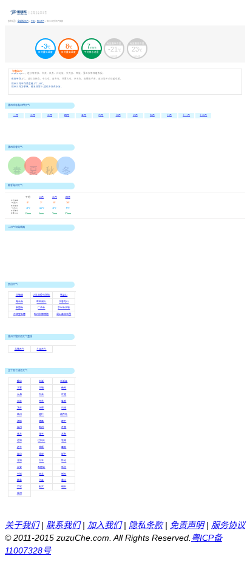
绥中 (63, 454)
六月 (100, 115)
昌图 (63, 388)
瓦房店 (41, 467)
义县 (41, 480)
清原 (41, 454)
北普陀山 (64, 301)
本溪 (41, 381)
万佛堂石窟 (19, 314)
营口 (63, 480)
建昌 (41, 421)
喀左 (19, 434)
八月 (135, 115)
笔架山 (63, 295)
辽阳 (19, 440)
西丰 (41, 474)
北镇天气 (19, 349)
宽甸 (63, 434)
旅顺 (41, 447)
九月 (152, 115)
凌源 (63, 440)
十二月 (203, 115)
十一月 (186, 115)
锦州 (41, 427)
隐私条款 (146, 525)
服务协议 (228, 525)
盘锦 (63, 447)
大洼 (41, 394)
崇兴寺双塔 (64, 307)
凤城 (63, 408)
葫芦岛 (63, 414)
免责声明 (187, 525)
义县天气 (41, 349)
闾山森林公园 (63, 314)
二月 (32, 115)
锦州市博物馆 (41, 314)
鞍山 (19, 381)
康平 (41, 434)
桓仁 (41, 414)
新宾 (63, 467)
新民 (63, 474)
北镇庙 (19, 295)
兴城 (19, 474)
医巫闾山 (41, 301)
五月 (83, 115)
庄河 (19, 493)
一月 (15, 115)
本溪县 (63, 381)
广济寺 (41, 307)
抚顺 (41, 408)
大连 (19, 401)
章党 (19, 487)
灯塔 (63, 394)
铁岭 (63, 460)
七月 (118, 115)
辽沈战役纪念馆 (41, 295)
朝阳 (63, 487)
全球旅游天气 (23, 21)
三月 (49, 115)
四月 (66, 115)
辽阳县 (41, 440)
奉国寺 (19, 307)
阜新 (63, 401)
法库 (19, 408)
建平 (63, 421)
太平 (41, 460)
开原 (63, 427)
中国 (33, 21)
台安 (19, 467)
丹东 (41, 401)
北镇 (41, 388)
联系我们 (63, 525)
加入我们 (104, 525)
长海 (19, 394)
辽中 (19, 447)
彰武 (41, 487)
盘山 (19, 454)
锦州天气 (40, 21)
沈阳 (19, 460)
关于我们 (22, 525)
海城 (19, 421)
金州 (19, 427)
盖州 (19, 414)
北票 (19, 388)
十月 (169, 115)
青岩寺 (19, 301)
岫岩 (19, 480)
